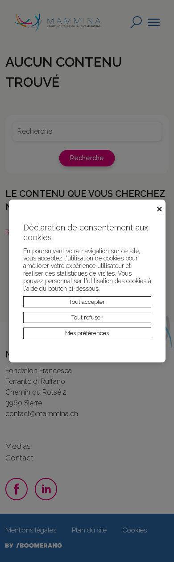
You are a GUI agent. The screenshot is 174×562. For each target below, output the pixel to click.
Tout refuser (87, 317)
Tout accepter (87, 301)
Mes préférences (87, 333)
